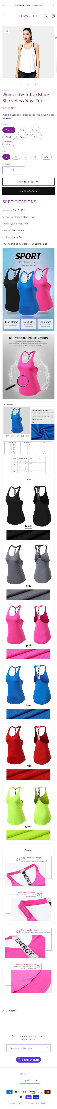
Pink (36, 137)
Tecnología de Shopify (37, 1103)
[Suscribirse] (47, 1048)
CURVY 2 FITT (22, 1103)
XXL (46, 156)
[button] (3, 15)
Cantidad (6, 164)
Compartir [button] (11, 1010)
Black (9, 137)
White (9, 130)
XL (37, 157)
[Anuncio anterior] (3, 5)
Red (22, 130)
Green (23, 137)
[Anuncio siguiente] (53, 5)
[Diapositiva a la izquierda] (21, 84)
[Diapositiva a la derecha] (35, 84)
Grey (34, 130)
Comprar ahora (28, 190)
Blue (8, 144)
